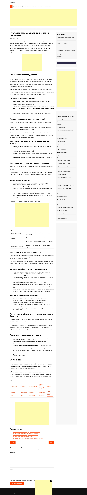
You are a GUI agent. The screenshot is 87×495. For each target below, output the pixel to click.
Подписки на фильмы (26, 6)
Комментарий (13, 452)
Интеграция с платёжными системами (65, 130)
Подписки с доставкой (61, 193)
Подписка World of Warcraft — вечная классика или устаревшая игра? (65, 42)
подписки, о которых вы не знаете (42, 394)
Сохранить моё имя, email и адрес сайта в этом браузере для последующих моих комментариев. (30, 480)
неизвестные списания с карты (24, 394)
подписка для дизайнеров (62, 152)
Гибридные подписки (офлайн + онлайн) (65, 116)
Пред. (13, 442)
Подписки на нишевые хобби (63, 182)
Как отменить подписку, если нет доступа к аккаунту (25, 433)
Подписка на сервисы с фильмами (64, 168)
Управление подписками (62, 210)
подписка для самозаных (62, 155)
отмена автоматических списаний (33, 386)
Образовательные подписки (62, 146)
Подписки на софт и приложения (64, 188)
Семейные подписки (61, 202)
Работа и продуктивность (62, 196)
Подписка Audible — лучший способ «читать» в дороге (66, 51)
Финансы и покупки (61, 213)
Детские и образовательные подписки (64, 119)
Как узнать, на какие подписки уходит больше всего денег (26, 432)
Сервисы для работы (61, 204)
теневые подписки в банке (13, 394)
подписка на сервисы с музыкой (63, 166)
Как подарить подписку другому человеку (23, 436)
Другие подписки (47, 6)
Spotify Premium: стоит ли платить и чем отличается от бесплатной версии (65, 38)
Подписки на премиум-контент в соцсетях (65, 185)
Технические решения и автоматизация (65, 207)
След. (51, 442)
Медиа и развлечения (61, 135)
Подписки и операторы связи (63, 180)
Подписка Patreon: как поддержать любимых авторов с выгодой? (66, 47)
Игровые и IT (60, 124)
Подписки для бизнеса (61, 174)
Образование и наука (61, 144)
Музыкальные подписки (37, 6)
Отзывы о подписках (61, 149)
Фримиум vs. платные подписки (63, 215)
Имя (11, 464)
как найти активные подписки (49, 386)
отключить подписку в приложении (32, 394)
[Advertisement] (43, 487)
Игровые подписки (17, 6)
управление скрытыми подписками (23, 386)
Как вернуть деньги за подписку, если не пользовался (25, 435)
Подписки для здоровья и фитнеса (64, 177)
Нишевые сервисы (61, 141)
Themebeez (20, 493)
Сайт (11, 474)
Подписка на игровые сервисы (63, 157)
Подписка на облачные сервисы (63, 160)
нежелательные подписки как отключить (14, 386)
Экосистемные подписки (62, 218)
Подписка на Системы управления (64, 171)
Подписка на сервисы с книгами (63, 163)
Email (11, 469)
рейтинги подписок (61, 199)
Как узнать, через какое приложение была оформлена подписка (28, 438)
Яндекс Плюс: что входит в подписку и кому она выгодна (66, 55)
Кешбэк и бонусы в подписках (63, 133)
